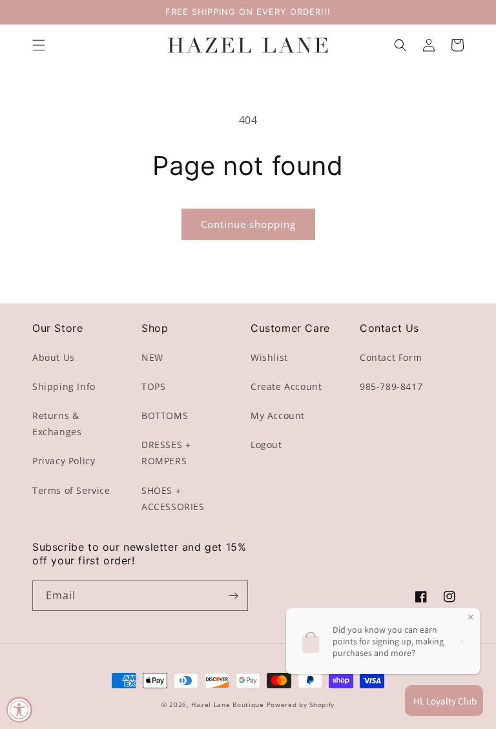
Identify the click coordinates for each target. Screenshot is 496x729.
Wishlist (269, 357)
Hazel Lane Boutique (227, 704)
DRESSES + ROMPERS (166, 452)
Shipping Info (64, 386)
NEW (152, 357)
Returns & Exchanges (56, 423)
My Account (278, 415)
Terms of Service (71, 490)
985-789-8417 (391, 386)
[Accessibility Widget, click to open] (19, 710)
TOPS (153, 386)
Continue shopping (248, 224)
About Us (53, 357)
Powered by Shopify (301, 704)
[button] (39, 45)
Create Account (286, 386)
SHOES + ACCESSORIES (173, 498)
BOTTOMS (164, 415)
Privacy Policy (63, 461)
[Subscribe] (233, 595)
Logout (266, 444)
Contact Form (391, 357)
